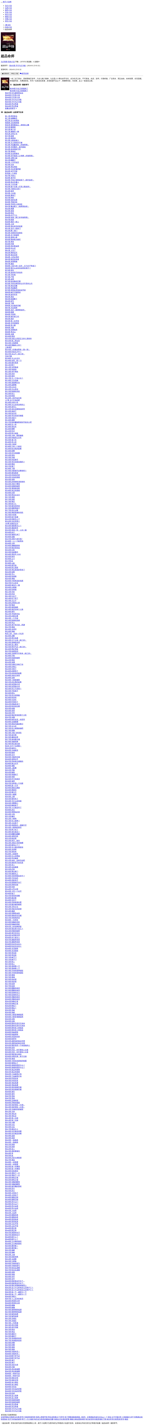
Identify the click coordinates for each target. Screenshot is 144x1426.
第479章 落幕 (10, 1347)
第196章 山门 (10, 559)
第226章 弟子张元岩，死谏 (15, 625)
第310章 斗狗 (10, 814)
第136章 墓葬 (10, 420)
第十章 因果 (9, 136)
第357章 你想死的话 (12, 918)
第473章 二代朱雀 (11, 1323)
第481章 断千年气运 (12, 1356)
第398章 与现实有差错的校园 (16, 1061)
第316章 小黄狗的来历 (13, 827)
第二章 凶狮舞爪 (11, 118)
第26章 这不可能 (11, 171)
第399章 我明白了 (11, 1063)
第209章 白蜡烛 (10, 587)
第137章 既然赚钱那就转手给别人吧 (18, 422)
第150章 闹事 (10, 451)
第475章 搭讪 (10, 1329)
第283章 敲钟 (10, 752)
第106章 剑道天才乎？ (13, 352)
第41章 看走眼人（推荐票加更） (17, 206)
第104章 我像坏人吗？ (13, 345)
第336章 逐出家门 (11, 871)
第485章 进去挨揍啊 (12, 1369)
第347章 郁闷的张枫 (12, 896)
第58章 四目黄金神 (12, 246)
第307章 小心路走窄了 (13, 807)
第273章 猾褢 (10, 730)
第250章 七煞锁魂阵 (12, 680)
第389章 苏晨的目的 (12, 1036)
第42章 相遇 (9, 209)
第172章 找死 (10, 499)
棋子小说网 (7, 2)
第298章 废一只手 (11, 785)
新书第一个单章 (11, 173)
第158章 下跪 (10, 468)
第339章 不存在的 (11, 878)
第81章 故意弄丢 (11, 294)
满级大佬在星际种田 (77, 1419)
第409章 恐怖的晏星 (12, 1103)
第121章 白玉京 (10, 387)
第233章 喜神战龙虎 (12, 642)
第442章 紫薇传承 (11, 1215)
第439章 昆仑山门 (11, 1202)
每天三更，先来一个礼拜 (14, 634)
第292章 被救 (10, 772)
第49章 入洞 (9, 224)
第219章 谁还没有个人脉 (14, 609)
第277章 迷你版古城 (12, 739)
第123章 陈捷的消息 (12, 391)
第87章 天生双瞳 (11, 308)
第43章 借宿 (9, 211)
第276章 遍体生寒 (11, 737)
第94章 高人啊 (10, 325)
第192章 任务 (10, 550)
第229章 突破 (10, 631)
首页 (9, 25)
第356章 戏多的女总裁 (13, 915)
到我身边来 (138, 1417)
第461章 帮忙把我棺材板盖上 (16, 1285)
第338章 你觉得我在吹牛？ (15, 876)
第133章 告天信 (10, 413)
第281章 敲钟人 (10, 748)
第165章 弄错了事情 (12, 484)
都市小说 (8, 10)
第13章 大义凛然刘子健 (13, 142)
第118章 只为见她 (11, 380)
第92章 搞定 (9, 319)
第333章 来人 (10, 865)
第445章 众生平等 (11, 1224)
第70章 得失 (9, 270)
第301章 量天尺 (10, 792)
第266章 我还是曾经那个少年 (16, 715)
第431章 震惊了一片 (12, 1173)
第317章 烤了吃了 (11, 829)
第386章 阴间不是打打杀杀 (15, 1023)
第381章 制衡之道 (11, 1001)
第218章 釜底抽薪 (11, 607)
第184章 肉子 (10, 532)
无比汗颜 (8, 356)
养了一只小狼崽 (28, 1419)
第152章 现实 (10, 455)
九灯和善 (4, 62)
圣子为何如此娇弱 (15, 1419)
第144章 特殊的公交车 (13, 438)
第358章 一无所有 (11, 920)
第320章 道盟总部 (11, 836)
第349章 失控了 (10, 900)
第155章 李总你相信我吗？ (15, 462)
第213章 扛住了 (10, 596)
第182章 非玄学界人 (12, 521)
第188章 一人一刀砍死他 (14, 541)
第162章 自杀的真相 (12, 477)
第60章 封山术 (10, 248)
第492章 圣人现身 (11, 1395)
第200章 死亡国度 (11, 567)
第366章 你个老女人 (12, 937)
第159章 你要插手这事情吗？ (16, 471)
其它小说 (8, 21)
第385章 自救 (10, 1019)
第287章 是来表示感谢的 (14, 761)
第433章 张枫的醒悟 (12, 1182)
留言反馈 (25, 73)
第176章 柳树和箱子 (12, 508)
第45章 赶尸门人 (11, 215)
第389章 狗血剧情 (11, 1032)
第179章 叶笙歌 (10, 515)
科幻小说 (8, 14)
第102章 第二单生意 (12, 341)
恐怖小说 (8, 19)
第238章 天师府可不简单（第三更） (18, 653)
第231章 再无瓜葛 (11, 638)
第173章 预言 (10, 501)
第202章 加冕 (10, 572)
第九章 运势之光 (11, 134)
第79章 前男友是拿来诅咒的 (15, 290)
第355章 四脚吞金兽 (12, 913)
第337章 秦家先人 (11, 874)
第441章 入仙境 (10, 1210)
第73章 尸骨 (9, 277)
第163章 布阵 (10, 479)
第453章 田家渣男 (11, 1257)
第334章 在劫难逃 (11, 867)
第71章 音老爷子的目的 (13, 272)
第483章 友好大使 (11, 1365)
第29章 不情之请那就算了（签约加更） (19, 180)
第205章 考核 (10, 578)
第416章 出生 (10, 1125)
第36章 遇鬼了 (10, 195)
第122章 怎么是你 (11, 389)
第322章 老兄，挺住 (12, 841)
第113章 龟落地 (10, 369)
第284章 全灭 (10, 755)
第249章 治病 (10, 678)
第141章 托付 (10, 431)
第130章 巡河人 (10, 407)
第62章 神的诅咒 (11, 253)
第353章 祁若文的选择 (13, 909)
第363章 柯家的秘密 (12, 931)
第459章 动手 (10, 1277)
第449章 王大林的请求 (13, 1241)
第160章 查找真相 (11, 473)
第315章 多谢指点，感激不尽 (16, 825)
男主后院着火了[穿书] (56, 1417)
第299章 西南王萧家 (12, 788)
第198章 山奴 (10, 563)
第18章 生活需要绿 (12, 153)
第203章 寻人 (10, 574)
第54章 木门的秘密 (12, 235)
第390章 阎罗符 (10, 1039)
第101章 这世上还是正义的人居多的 (18, 338)
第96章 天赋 (9, 327)
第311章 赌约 (10, 816)
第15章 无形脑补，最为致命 (15, 147)
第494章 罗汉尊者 (11, 104)
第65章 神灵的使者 (12, 259)
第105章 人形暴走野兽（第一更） (17, 349)
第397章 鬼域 (10, 1059)
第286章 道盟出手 (11, 759)
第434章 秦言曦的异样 (13, 1186)
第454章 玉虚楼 (10, 1259)
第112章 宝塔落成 (11, 367)
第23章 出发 (9, 164)
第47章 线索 (9, 220)
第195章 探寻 (10, 556)
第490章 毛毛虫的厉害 (13, 1389)
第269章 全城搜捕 (11, 722)
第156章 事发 (10, 464)
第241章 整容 (10, 660)
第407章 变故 (10, 1096)
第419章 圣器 (10, 1136)
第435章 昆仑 (10, 1188)
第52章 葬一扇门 (11, 231)
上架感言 (8, 347)
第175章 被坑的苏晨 (12, 506)
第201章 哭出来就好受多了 (15, 570)
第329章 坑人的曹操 (12, 856)
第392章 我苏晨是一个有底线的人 (17, 1045)
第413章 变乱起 (10, 1114)
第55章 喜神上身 (11, 237)
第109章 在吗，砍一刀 (13, 360)
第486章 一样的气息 (12, 1373)
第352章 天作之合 (11, 907)
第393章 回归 (10, 1048)
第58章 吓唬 (9, 244)
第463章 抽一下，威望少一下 (16, 1292)
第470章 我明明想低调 (13, 1310)
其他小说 (8, 27)
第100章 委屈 (10, 336)
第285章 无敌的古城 (12, 757)
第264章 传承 (10, 711)
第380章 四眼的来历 (12, 997)
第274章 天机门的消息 (13, 733)
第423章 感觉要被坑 (12, 1151)
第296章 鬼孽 (10, 781)
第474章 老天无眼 (11, 1325)
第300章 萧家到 (10, 790)
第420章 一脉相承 (11, 1140)
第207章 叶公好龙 (11, 583)
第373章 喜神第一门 (12, 966)
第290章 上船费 (10, 768)
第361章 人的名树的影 (13, 926)
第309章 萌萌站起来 (12, 812)
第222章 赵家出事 (11, 616)
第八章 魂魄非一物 (12, 131)
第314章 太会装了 (11, 823)
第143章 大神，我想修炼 (14, 435)
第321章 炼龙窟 (10, 838)
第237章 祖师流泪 (11, 651)
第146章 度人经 (10, 442)
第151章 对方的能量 (12, 453)
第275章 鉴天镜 (10, 735)
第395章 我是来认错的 (13, 1054)
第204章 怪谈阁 (10, 576)
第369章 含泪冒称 (11, 948)
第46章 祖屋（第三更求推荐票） (17, 217)
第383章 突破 (10, 1010)
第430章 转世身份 (11, 1171)
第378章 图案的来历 (12, 988)
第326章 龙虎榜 (10, 849)
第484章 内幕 (10, 1367)
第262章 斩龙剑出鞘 (12, 706)
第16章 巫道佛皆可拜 (13, 149)
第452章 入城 (10, 1254)
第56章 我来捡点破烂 (13, 239)
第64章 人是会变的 (12, 257)
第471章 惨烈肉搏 (11, 1314)
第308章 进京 (10, 810)
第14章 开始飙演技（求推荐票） (17, 145)
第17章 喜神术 (10, 151)
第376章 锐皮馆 (10, 979)
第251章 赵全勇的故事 (13, 682)
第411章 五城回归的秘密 (14, 1109)
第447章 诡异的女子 (12, 1232)
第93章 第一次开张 (12, 321)
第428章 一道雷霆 (11, 1162)
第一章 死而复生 (11, 116)
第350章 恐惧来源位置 (13, 902)
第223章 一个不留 (11, 618)
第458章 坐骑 (10, 1272)
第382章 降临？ (10, 1006)
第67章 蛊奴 (9, 264)
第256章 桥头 (10, 693)
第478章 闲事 (10, 1343)
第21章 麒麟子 (10, 160)
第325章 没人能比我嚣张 (14, 847)
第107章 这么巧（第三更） (15, 354)
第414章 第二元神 (11, 1118)
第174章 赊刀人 (10, 504)
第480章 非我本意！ (12, 1351)
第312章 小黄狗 (10, 818)
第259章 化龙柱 (10, 700)
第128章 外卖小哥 (11, 402)
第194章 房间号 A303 (13, 554)
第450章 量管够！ (11, 1246)
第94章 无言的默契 (12, 323)
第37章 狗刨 (9, 198)
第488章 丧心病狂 (11, 1382)
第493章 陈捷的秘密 (12, 1400)
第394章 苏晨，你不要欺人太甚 (16, 1050)
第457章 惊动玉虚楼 (12, 1268)
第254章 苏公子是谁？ (13, 689)
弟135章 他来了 (10, 418)
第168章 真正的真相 (12, 490)
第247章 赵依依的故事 (13, 673)
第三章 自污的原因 (12, 120)
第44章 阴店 (9, 213)
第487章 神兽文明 (11, 1378)
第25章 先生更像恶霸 (13, 169)
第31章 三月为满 (11, 184)
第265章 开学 (10, 713)
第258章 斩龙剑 (10, 697)
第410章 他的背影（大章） (15, 1105)
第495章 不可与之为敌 (17, 65)
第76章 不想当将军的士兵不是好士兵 (18, 283)
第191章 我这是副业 (12, 548)
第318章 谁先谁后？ (12, 832)
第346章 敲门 (10, 893)
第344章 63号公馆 (11, 889)
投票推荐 (6, 73)
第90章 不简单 (10, 314)
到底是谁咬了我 (100, 1419)
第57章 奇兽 (9, 242)
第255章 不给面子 (11, 691)
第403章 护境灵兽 (11, 1078)
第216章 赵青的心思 (12, 603)
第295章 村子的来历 (12, 779)
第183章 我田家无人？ (13, 526)
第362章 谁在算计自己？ (14, 929)
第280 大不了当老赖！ (13, 746)
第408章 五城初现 (11, 1100)
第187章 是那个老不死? (13, 539)
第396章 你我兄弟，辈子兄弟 (16, 1056)
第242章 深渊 (10, 662)
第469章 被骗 (10, 1305)
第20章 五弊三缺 (11, 158)
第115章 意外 (10, 374)
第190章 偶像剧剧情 (12, 545)
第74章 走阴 (9, 279)
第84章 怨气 (9, 301)
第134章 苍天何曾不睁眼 (14, 416)
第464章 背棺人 (10, 1296)
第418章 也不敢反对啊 (13, 1131)
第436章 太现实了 (11, 1193)
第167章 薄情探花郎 (12, 488)
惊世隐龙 (4, 1419)
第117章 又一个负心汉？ (14, 378)
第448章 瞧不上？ (11, 1237)
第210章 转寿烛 (10, 589)
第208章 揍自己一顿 (12, 585)
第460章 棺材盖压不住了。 (15, 1281)
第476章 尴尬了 (10, 1334)
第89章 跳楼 (9, 312)
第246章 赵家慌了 (11, 671)
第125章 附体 (10, 396)
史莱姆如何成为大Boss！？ (97, 1417)
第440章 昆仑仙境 (11, 1206)
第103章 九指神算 (11, 343)
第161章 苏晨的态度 (12, 475)
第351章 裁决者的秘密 (13, 904)
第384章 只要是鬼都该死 (14, 1014)
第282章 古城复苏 (11, 750)
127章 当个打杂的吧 (12, 400)
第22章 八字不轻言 (12, 162)
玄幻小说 (8, 6)
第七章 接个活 (10, 129)
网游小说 (8, 17)
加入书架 (15, 73)
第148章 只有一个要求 (13, 446)
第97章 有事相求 (11, 330)
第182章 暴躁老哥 (11, 528)
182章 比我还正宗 (11, 523)
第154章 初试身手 (11, 460)
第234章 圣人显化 (11, 645)
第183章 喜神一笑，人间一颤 (16, 530)
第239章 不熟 (10, 656)
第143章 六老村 (10, 444)
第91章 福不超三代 (12, 316)
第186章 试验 (10, 537)
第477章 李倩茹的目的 (13, 1338)
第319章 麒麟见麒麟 (12, 834)
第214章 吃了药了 (11, 598)
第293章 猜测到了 (11, 774)
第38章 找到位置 (11, 200)
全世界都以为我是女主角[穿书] (12, 1417)
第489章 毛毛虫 (10, 1387)
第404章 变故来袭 (11, 1083)
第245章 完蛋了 (10, 669)
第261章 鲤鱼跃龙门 (12, 704)
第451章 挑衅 (10, 1250)
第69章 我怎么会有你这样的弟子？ (18, 268)
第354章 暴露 (10, 911)
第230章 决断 (10, 636)
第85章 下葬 (9, 303)
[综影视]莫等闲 (29, 1417)
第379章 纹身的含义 (12, 992)
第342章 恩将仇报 (11, 885)
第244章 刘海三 (10, 667)
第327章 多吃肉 (10, 852)
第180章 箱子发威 (11, 517)
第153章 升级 (10, 457)
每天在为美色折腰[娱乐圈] (44, 1419)
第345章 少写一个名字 (13, 891)
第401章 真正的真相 (12, 1070)
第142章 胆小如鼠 (11, 433)
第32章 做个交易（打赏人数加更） (18, 186)
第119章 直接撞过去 (12, 382)
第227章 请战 (10, 627)
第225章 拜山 (10, 623)
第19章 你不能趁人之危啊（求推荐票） (19, 156)
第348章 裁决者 (10, 898)
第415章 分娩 (10, 1122)
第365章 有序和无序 (12, 935)
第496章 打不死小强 (12, 95)
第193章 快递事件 (11, 552)
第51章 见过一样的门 (13, 228)
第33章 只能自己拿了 (13, 189)
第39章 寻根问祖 (11, 202)
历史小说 (8, 12)
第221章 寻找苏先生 (12, 614)
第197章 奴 (9, 561)
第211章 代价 (10, 592)
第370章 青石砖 (10, 953)
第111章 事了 (10, 365)
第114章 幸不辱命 (11, 371)
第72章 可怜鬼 (10, 275)
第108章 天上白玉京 (12, 358)
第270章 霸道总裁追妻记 (14, 724)
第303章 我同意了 (11, 799)
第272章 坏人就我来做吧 (14, 728)
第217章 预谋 (10, 605)
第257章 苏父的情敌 (12, 695)
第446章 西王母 (10, 1228)
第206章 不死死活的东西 (14, 581)
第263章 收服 (10, 708)
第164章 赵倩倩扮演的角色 (15, 482)
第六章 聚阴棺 (10, 127)
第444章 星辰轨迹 (11, 1219)
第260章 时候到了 (11, 702)
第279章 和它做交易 (12, 744)
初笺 (109, 1417)
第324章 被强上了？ (12, 845)
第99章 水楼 (9, 334)
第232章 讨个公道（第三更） (16, 640)
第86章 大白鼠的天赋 (13, 305)
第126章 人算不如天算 (13, 398)
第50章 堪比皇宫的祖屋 (13, 226)
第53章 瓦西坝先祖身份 (13, 233)
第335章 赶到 (10, 869)
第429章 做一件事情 (12, 1166)
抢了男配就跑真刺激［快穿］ (76, 1417)
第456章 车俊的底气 (12, 1263)
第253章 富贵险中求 (12, 684)
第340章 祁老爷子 (11, 880)
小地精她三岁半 (128, 1417)
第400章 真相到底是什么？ (15, 1065)
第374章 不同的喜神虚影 (14, 970)
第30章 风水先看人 (12, 182)
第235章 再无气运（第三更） (16, 647)
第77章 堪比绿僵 (11, 286)
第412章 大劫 (10, 1111)
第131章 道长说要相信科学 (15, 409)
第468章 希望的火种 (12, 1301)
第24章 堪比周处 (11, 167)
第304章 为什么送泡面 (13, 801)
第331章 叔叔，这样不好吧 (15, 860)
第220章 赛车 (10, 611)
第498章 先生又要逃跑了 (19, 88)
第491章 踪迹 (10, 1393)
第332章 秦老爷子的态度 (14, 863)
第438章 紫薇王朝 (11, 1197)
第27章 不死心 (10, 175)
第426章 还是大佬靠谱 (13, 1158)
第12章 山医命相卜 (12, 140)
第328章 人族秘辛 (11, 854)
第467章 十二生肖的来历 (14, 1299)
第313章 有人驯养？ (12, 821)
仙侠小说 (8, 8)
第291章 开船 (10, 770)
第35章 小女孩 (10, 193)
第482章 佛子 (10, 1360)
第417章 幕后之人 (11, 1129)
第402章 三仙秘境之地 (13, 1074)
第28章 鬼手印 (10, 178)
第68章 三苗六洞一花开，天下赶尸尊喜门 (20, 266)
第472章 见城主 (10, 1318)
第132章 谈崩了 (10, 411)
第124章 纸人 (10, 393)
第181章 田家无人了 (12, 519)
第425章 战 (9, 1155)
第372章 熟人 (10, 962)
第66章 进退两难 (11, 261)
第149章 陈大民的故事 (13, 449)
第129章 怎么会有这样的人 (15, 404)
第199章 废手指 (10, 565)
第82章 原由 (9, 297)
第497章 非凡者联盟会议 (14, 93)
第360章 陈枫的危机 (12, 924)
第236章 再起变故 (11, 649)
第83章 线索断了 (11, 299)
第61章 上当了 (10, 250)
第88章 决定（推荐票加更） (15, 310)
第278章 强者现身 (11, 741)
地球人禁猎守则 (42, 1417)
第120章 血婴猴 (10, 385)
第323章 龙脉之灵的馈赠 (14, 843)
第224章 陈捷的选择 (12, 620)
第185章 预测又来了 (12, 534)
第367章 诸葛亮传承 (12, 940)
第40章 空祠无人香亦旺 (13, 204)
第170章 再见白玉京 (12, 495)
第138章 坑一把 (10, 424)
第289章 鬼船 (10, 766)
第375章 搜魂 (10, 975)
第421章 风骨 (10, 1144)
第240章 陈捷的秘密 (12, 658)
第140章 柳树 (10, 429)
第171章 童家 (10, 497)
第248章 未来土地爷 (12, 675)
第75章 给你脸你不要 (13, 281)
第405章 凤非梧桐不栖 (13, 1087)
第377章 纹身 (10, 984)
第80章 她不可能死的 (13, 292)
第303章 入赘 (10, 796)
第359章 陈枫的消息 (12, 922)
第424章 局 (9, 1153)
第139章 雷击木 (10, 427)
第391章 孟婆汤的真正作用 (15, 1041)
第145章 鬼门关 (10, 440)
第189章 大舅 (10, 543)
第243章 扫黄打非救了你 (14, 664)
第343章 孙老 (10, 887)
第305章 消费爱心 (11, 803)
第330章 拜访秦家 (11, 858)
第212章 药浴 (10, 594)
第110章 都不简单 (11, 363)
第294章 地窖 (10, 777)
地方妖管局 (89, 1419)
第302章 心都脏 (10, 794)
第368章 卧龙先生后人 (13, 944)
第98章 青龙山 (10, 332)
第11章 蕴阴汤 (10, 138)
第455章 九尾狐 (10, 1261)
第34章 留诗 (9, 191)
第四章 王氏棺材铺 (12, 123)
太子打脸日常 (116, 1417)
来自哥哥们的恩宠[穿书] (115, 1419)
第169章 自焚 (10, 493)
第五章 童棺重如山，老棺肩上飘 (17, 125)
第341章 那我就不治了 (13, 882)
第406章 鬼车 (10, 1092)
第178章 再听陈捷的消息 (14, 512)
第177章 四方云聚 (11, 510)
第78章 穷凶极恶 (11, 288)
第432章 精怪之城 (11, 1177)
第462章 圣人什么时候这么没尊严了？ (19, 1288)
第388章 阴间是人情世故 (14, 1028)
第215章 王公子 (10, 600)
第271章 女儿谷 (10, 726)
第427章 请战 (10, 1160)
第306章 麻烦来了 (11, 805)
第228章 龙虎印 (10, 629)
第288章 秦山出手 (11, 763)
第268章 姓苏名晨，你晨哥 (15, 719)
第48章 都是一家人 (12, 222)
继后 (126, 1419)
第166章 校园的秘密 (12, 486)
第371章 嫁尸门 (10, 957)
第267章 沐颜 (10, 717)
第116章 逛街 (10, 376)
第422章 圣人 (10, 1149)
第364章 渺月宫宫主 (12, 933)
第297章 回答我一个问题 (14, 783)
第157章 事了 (10, 466)
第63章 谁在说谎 (11, 255)
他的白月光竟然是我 (61, 1419)
